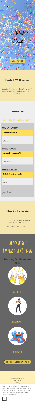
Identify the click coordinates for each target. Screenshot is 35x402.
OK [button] (4, 399)
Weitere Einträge (7, 192)
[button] (17, 137)
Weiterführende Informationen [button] (9, 395)
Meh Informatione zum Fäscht (17, 362)
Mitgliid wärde (17, 61)
